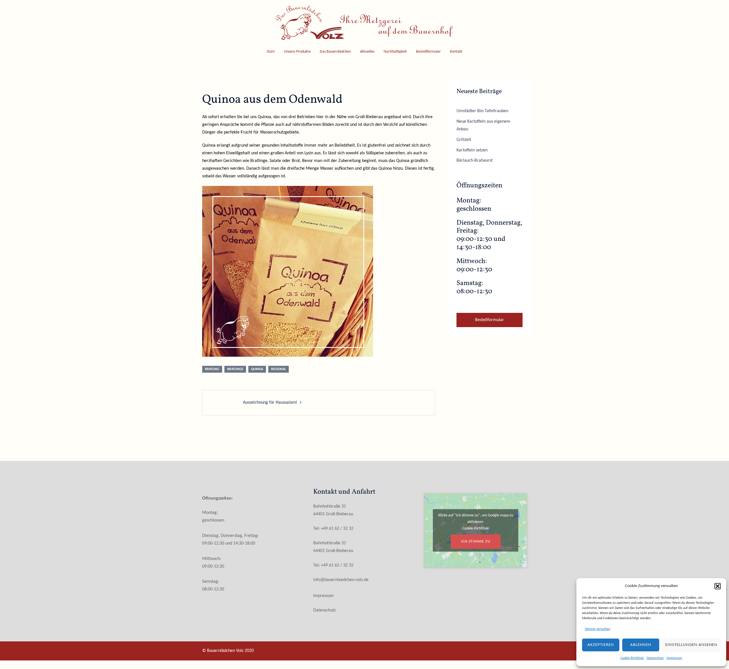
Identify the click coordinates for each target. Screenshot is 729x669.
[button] (717, 586)
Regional (278, 369)
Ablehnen (640, 645)
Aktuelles (367, 52)
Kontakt (456, 52)
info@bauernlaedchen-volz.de (340, 580)
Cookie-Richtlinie (632, 658)
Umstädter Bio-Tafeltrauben (482, 111)
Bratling (212, 369)
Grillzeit (463, 140)
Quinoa (257, 369)
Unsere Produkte (297, 52)
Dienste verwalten (597, 629)
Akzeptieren (600, 645)
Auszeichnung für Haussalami (270, 402)
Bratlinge (235, 369)
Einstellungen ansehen (691, 645)
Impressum (674, 658)
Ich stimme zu (475, 541)
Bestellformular (428, 52)
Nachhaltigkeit (395, 52)
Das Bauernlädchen (335, 52)
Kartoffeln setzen (472, 150)
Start (271, 52)
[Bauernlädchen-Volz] (364, 24)
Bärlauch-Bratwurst (474, 160)
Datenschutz (655, 658)
